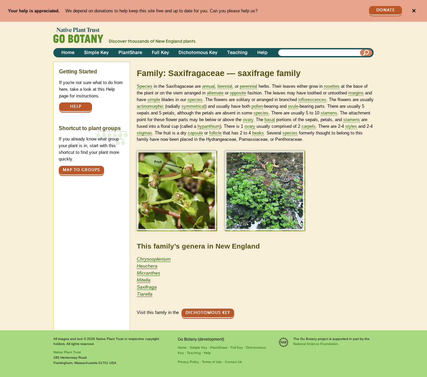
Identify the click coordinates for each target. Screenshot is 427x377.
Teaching (237, 52)
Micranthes (148, 273)
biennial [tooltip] (225, 86)
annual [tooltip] (208, 86)
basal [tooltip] (270, 119)
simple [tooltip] (153, 99)
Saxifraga (147, 287)
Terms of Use (212, 362)
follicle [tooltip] (215, 132)
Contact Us (233, 362)
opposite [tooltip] (238, 92)
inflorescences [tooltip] (312, 99)
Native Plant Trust (67, 352)
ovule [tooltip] (293, 106)
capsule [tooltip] (195, 132)
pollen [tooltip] (257, 106)
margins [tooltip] (356, 92)
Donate (385, 10)
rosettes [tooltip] (332, 86)
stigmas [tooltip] (144, 132)
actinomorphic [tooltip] (150, 106)
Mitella (143, 280)
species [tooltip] (194, 99)
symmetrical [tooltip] (193, 106)
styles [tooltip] (351, 126)
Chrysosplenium (154, 259)
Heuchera (147, 266)
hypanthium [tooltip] (208, 126)
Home (67, 52)
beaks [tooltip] (258, 132)
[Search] (366, 52)
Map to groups (81, 170)
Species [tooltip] (144, 86)
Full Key (160, 52)
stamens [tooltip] (329, 112)
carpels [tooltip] (309, 126)
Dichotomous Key (198, 52)
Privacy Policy (188, 362)
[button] (177, 191)
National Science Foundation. (316, 344)
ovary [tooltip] (248, 119)
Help (262, 52)
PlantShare (130, 52)
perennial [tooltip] (248, 86)
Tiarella (144, 294)
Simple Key (96, 52)
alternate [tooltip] (215, 92)
